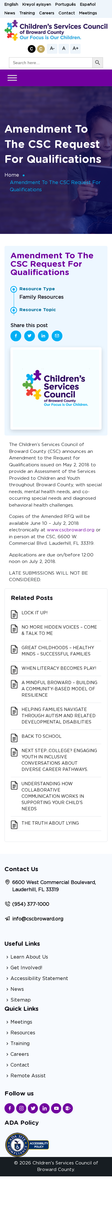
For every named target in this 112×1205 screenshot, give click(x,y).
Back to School (42, 737)
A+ (76, 49)
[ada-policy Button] (26, 1144)
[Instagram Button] (21, 1108)
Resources (22, 1032)
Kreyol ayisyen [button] (36, 5)
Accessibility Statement (39, 978)
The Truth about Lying (50, 823)
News (9, 13)
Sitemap (20, 1000)
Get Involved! (26, 967)
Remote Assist (28, 1075)
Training (27, 13)
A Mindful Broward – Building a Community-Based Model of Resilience (59, 689)
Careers (46, 13)
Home (11, 175)
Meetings (88, 13)
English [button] (11, 5)
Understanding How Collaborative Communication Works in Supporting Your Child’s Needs (53, 796)
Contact (67, 13)
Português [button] (65, 5)
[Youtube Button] (56, 1108)
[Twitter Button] (33, 1108)
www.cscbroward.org (70, 530)
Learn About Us (29, 957)
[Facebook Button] (9, 1108)
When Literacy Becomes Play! (59, 668)
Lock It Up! (34, 613)
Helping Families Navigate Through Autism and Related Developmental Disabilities (59, 716)
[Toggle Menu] (12, 78)
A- (52, 49)
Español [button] (88, 5)
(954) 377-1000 (30, 904)
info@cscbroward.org (37, 919)
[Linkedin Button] (44, 1108)
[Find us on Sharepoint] (68, 1108)
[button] (32, 49)
